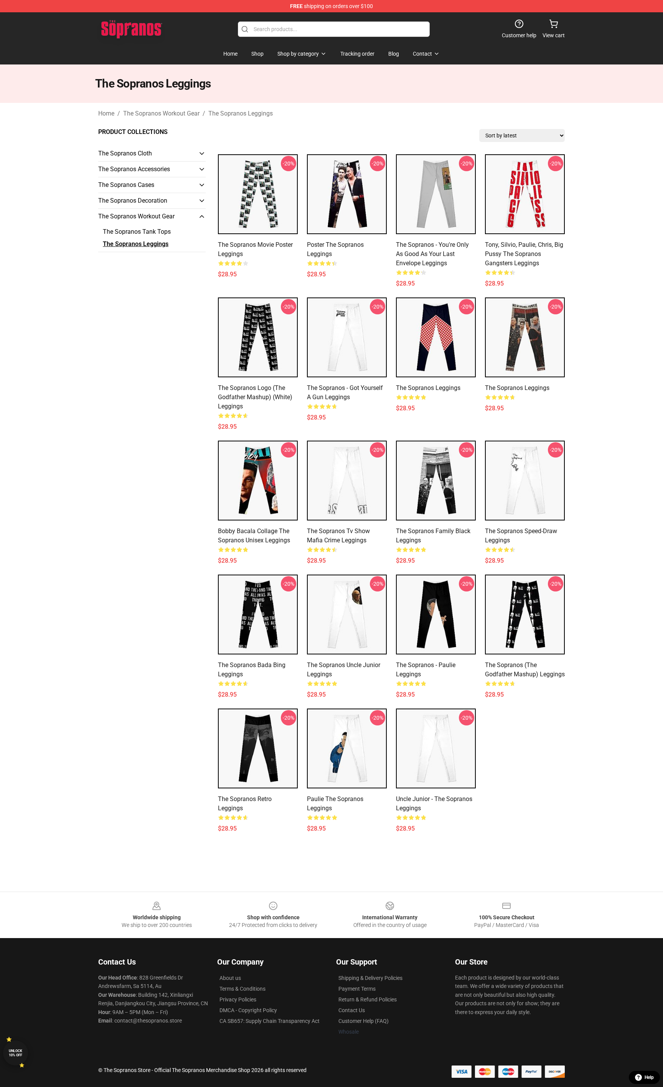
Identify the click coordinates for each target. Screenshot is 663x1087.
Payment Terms (357, 989)
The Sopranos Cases (126, 184)
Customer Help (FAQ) (363, 1021)
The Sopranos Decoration (132, 200)
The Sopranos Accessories (134, 169)
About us (230, 978)
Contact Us (351, 1010)
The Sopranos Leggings (240, 113)
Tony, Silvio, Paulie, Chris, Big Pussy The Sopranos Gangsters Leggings (524, 254)
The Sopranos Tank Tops (137, 231)
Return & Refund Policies (367, 999)
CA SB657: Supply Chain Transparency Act (269, 1021)
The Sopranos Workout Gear (161, 113)
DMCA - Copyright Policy (248, 1010)
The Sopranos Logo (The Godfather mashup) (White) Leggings (255, 397)
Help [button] (649, 1077)
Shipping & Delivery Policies (370, 978)
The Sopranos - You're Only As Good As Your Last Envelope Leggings (432, 254)
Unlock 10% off (15, 1053)
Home (106, 113)
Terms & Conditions (242, 989)
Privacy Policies (237, 999)
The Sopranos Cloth (125, 153)
